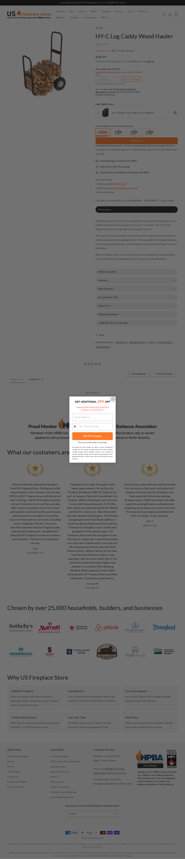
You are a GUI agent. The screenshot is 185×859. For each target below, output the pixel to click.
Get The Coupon (93, 436)
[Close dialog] (113, 399)
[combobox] (77, 426)
